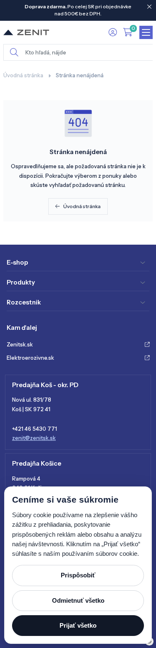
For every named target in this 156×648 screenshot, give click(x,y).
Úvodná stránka (23, 75)
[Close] (149, 6)
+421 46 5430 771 (34, 428)
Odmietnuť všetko (78, 600)
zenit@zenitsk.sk (34, 437)
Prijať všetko (78, 625)
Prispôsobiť (78, 575)
